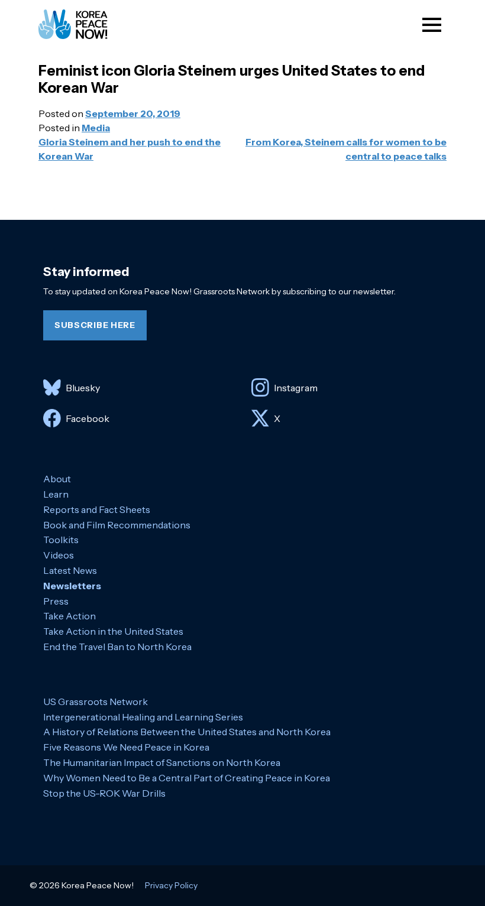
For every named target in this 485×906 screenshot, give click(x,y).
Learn (56, 494)
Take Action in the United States (113, 631)
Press (56, 601)
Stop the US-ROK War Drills (104, 793)
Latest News (70, 570)
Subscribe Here (94, 325)
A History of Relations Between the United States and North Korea (187, 732)
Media (96, 128)
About (57, 479)
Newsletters (72, 586)
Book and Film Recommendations (116, 525)
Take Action (69, 616)
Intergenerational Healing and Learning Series (143, 717)
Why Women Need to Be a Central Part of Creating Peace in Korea (186, 778)
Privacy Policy (171, 885)
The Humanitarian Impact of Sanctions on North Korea (161, 762)
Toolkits (61, 539)
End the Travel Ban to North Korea (117, 646)
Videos (58, 555)
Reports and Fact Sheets (96, 509)
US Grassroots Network (95, 701)
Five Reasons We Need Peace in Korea (126, 747)
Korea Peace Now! (84, 24)
